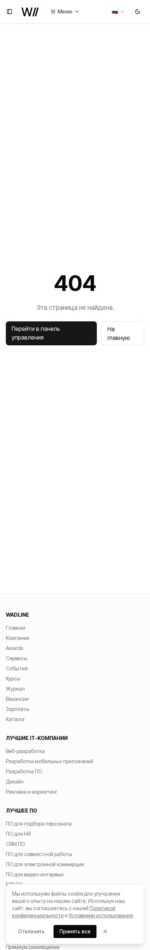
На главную (118, 333)
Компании (17, 638)
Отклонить (31, 931)
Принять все (75, 931)
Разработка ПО (24, 771)
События (17, 668)
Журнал (15, 689)
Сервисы (16, 658)
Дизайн (15, 781)
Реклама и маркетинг (32, 792)
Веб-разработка (25, 751)
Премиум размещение (32, 947)
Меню (65, 11)
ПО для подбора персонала (39, 824)
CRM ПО (15, 844)
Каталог (15, 719)
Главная (15, 628)
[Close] (105, 931)
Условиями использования (101, 915)
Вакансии (17, 699)
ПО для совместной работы (39, 854)
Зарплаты (17, 709)
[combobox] (118, 11)
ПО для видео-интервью (35, 874)
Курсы (13, 678)
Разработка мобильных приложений (49, 761)
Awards (14, 648)
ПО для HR (18, 834)
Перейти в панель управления (36, 333)
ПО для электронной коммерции (45, 864)
